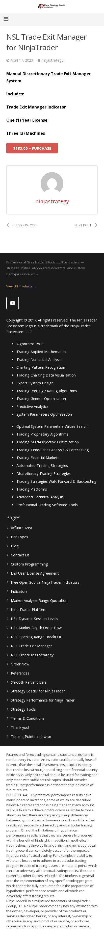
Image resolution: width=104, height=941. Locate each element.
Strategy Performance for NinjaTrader (42, 700)
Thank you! (20, 727)
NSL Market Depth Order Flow (36, 627)
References (20, 673)
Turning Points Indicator (31, 736)
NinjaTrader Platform (28, 609)
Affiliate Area (21, 527)
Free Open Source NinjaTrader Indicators (45, 582)
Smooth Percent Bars (29, 682)
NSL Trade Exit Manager (31, 645)
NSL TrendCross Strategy (32, 655)
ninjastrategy (52, 60)
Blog (15, 546)
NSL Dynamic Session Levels (34, 618)
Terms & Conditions (27, 718)
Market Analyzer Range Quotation (39, 600)
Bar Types (19, 536)
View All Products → (21, 286)
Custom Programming (29, 564)
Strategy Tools (23, 709)
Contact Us (20, 555)
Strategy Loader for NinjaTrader (38, 691)
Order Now (20, 664)
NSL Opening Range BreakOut (36, 636)
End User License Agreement (35, 573)
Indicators (19, 591)
